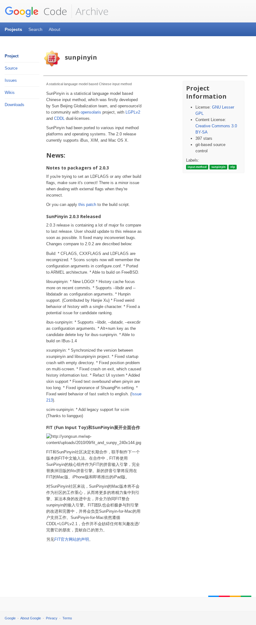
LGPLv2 (133, 112)
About (54, 29)
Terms (67, 618)
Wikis (10, 92)
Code (54, 11)
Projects (13, 29)
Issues (11, 80)
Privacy (51, 618)
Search (35, 29)
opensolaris (91, 112)
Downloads (14, 104)
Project (11, 56)
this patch (87, 204)
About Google (30, 618)
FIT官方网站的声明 (71, 539)
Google (10, 618)
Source (11, 68)
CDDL (59, 118)
